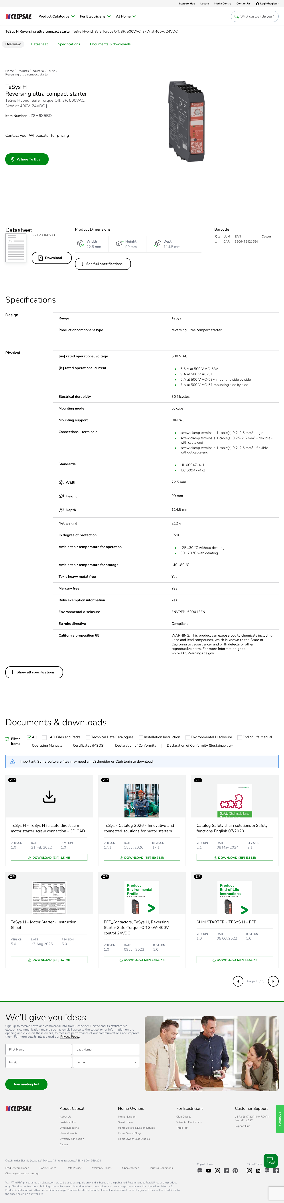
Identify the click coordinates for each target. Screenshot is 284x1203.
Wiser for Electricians (189, 1122)
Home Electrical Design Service (136, 1128)
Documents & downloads (110, 44)
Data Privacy (74, 1168)
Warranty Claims (102, 1168)
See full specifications (104, 263)
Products (22, 71)
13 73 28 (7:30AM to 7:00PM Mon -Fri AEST (252, 1118)
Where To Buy (28, 159)
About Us (65, 1116)
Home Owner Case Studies (134, 1139)
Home (9, 71)
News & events (68, 1133)
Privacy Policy (69, 1037)
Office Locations (69, 1128)
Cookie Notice (47, 1168)
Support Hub (242, 1126)
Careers (64, 1144)
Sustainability (68, 1122)
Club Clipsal (183, 1116)
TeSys (51, 71)
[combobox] (106, 1062)
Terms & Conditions (161, 1168)
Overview (13, 44)
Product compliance (17, 1168)
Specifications (69, 44)
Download (53, 257)
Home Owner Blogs (129, 1133)
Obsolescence (130, 1168)
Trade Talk (182, 1128)
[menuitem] (56, 16)
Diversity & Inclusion (72, 1139)
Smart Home (125, 1122)
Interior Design (127, 1116)
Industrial (38, 71)
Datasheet (39, 44)
